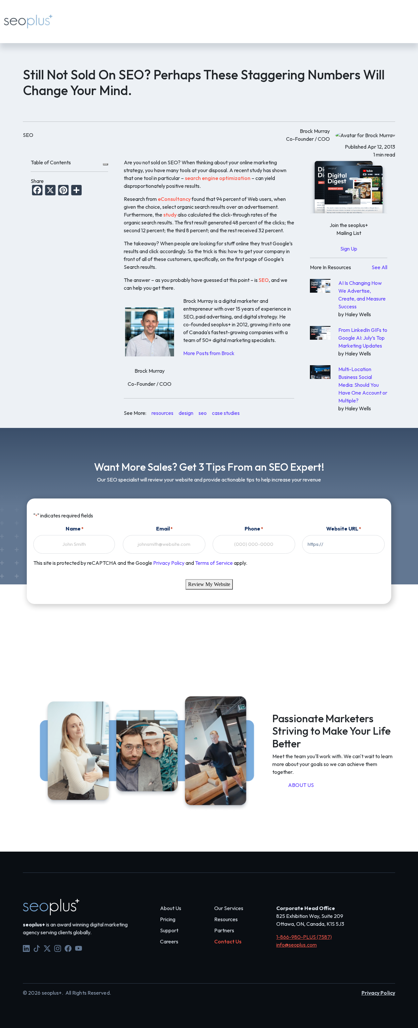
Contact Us (227, 941)
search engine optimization (217, 178)
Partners (224, 930)
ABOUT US (301, 785)
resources (162, 413)
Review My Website (209, 584)
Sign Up (348, 248)
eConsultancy (174, 199)
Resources (198, 17)
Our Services (228, 908)
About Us (170, 908)
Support (272, 26)
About (137, 17)
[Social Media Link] (26, 948)
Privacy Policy (169, 563)
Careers (169, 941)
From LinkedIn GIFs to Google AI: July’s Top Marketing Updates (362, 338)
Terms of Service (214, 563)
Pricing (164, 17)
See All (379, 267)
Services (74, 17)
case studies (226, 413)
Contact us (237, 17)
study (170, 214)
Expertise (107, 17)
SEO (264, 280)
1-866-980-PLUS (311, 26)
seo (203, 413)
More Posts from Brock (208, 353)
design (186, 413)
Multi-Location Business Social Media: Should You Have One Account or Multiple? (362, 385)
